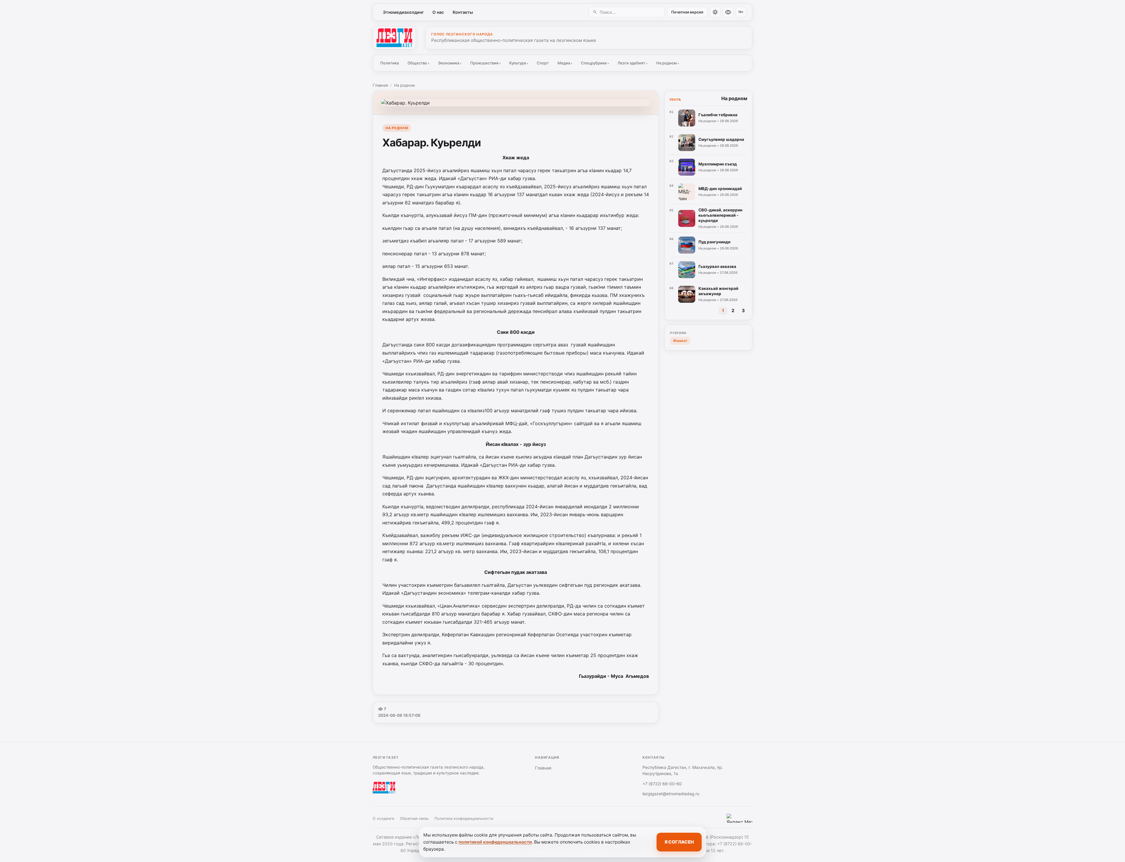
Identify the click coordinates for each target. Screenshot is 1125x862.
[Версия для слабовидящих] (728, 12)
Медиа (565, 63)
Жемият (680, 340)
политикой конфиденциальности (495, 842)
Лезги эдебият (632, 63)
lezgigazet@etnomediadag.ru (670, 793)
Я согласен (679, 842)
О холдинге (383, 818)
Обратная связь (414, 818)
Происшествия (485, 63)
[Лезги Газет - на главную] (394, 37)
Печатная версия (687, 12)
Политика (389, 63)
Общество (418, 63)
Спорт (543, 63)
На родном (667, 63)
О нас (438, 12)
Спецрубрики (595, 63)
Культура (518, 63)
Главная (380, 85)
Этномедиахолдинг (403, 12)
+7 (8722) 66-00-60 (662, 783)
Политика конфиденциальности (463, 818)
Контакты (463, 12)
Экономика (449, 63)
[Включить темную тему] (715, 12)
